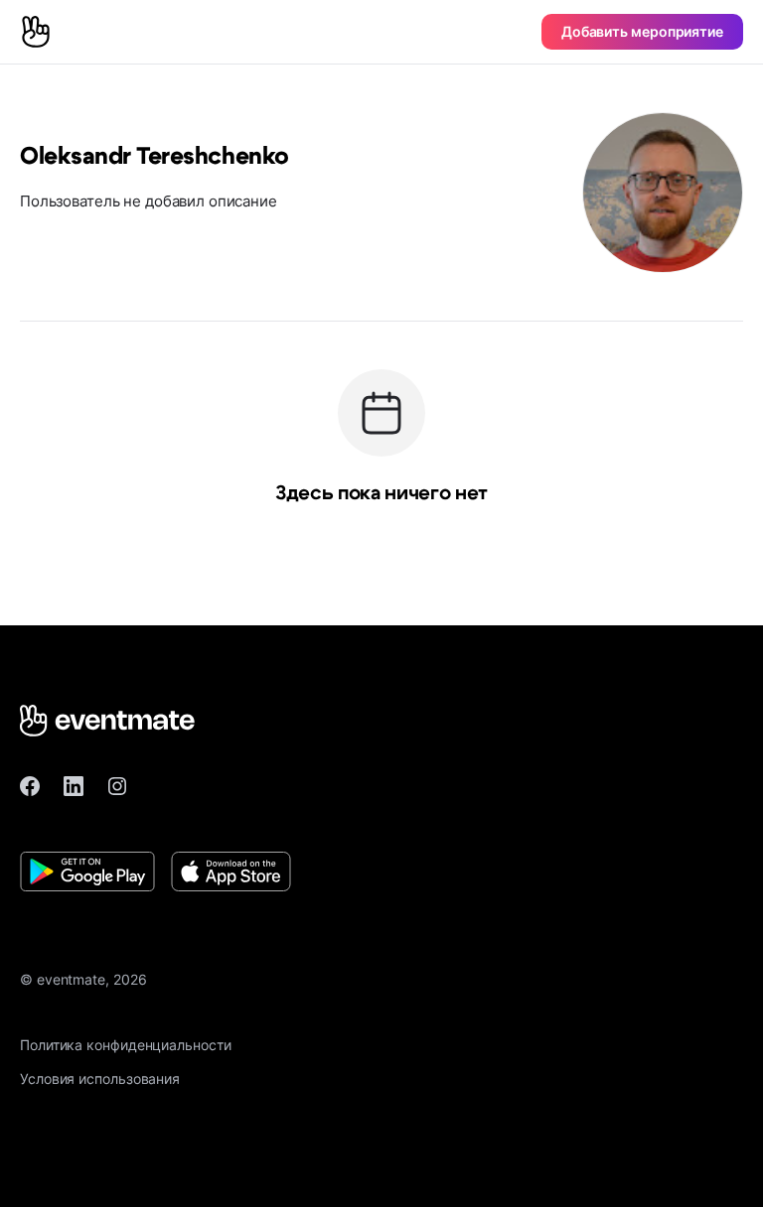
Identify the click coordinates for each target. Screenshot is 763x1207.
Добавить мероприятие (642, 31)
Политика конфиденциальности (125, 1044)
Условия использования (100, 1078)
